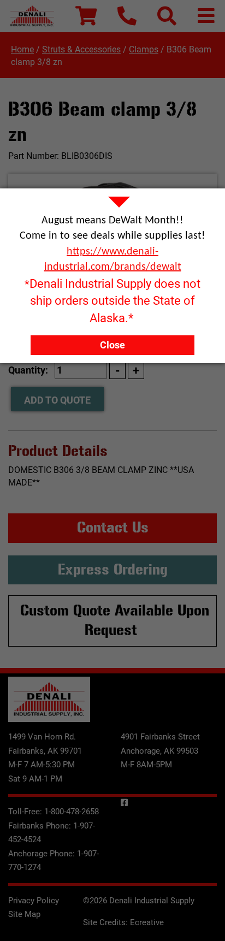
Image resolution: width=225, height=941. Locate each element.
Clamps (143, 49)
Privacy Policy (33, 901)
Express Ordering (113, 569)
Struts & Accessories (81, 49)
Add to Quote (57, 400)
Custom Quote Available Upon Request (114, 620)
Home (22, 49)
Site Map (24, 914)
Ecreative (147, 922)
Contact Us (113, 527)
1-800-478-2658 (71, 811)
